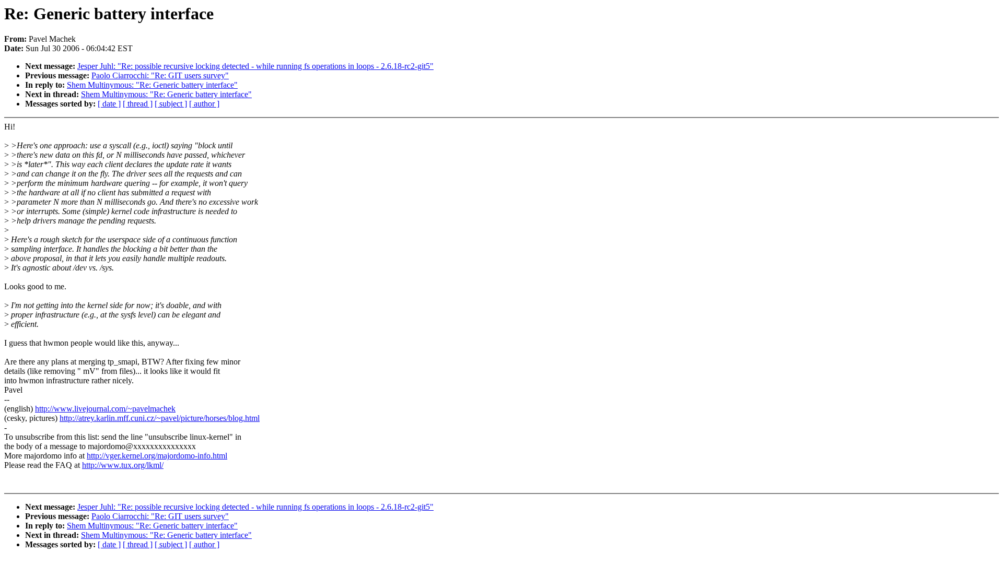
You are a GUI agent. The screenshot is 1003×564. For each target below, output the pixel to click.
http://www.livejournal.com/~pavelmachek (105, 408)
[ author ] (204, 103)
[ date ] (109, 103)
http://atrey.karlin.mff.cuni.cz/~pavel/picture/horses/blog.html (160, 418)
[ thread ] (138, 103)
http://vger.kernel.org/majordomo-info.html (157, 455)
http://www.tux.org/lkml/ (123, 465)
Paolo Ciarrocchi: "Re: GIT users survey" (160, 75)
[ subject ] (171, 103)
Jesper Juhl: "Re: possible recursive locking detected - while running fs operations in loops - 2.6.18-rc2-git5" (255, 66)
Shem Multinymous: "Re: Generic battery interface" (152, 84)
